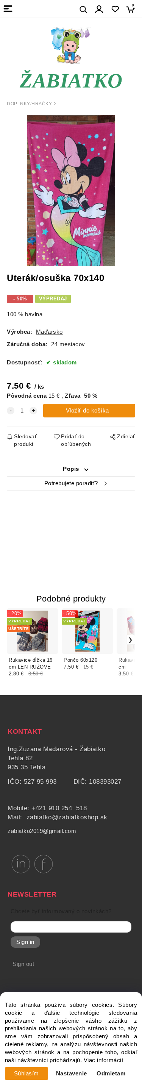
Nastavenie (71, 1073)
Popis (71, 469)
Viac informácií (103, 1060)
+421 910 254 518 (59, 808)
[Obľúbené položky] (115, 9)
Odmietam (111, 1073)
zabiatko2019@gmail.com (42, 831)
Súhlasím (26, 1073)
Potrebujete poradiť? (71, 483)
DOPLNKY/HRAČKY (29, 103)
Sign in (25, 942)
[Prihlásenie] (99, 9)
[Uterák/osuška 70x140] (71, 190)
